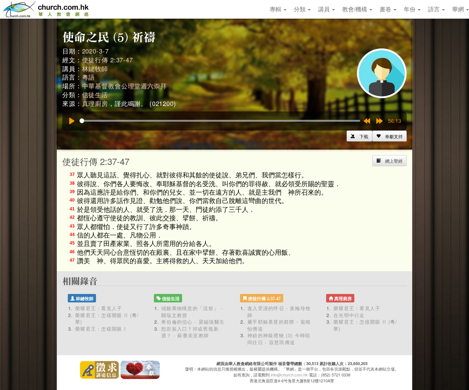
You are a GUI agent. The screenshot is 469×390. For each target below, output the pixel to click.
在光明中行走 (349, 315)
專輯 (276, 9)
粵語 (88, 76)
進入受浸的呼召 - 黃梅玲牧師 (279, 312)
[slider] (220, 120)
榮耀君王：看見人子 (98, 308)
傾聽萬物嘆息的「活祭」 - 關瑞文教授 (192, 312)
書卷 (386, 9)
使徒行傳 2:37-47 (107, 59)
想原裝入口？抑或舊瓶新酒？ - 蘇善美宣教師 (190, 332)
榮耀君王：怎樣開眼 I (100, 328)
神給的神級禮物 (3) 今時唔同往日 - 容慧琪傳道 (279, 339)
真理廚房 (95, 103)
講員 (324, 9)
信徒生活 (95, 94)
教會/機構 (355, 9)
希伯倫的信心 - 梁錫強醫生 (193, 321)
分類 (300, 9)
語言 (434, 9)
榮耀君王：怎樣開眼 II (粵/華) (107, 318)
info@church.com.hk (289, 375)
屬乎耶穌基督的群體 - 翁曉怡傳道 (279, 325)
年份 (410, 9)
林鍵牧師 (95, 68)
